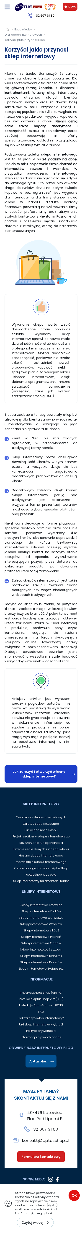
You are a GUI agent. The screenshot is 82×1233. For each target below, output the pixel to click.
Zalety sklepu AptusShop (41, 824)
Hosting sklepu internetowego (41, 855)
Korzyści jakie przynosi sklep (25, 40)
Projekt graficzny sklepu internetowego (41, 836)
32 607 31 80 (45, 1129)
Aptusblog (38, 1061)
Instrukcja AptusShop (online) (41, 992)
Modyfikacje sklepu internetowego (41, 862)
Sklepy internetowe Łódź (41, 930)
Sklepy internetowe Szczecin (41, 949)
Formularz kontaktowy (41, 1156)
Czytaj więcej (32, 1222)
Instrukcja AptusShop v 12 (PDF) (41, 999)
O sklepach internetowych (23, 35)
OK (74, 1195)
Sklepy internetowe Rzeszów (41, 962)
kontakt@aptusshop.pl (45, 1140)
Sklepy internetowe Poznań (41, 937)
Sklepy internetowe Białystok (41, 956)
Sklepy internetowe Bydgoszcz (41, 968)
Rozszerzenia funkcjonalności (41, 843)
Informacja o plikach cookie (41, 1037)
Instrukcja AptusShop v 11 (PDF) (41, 1005)
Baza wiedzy (23, 29)
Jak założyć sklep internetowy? (41, 1018)
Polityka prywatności (41, 1031)
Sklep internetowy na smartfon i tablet (41, 881)
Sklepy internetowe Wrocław (41, 924)
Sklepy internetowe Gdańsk (41, 943)
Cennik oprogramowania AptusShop (41, 868)
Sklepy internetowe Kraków (41, 911)
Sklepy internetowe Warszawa (41, 918)
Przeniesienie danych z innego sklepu (41, 849)
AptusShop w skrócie (41, 874)
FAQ (41, 1012)
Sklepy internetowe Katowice (41, 905)
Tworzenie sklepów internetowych (41, 817)
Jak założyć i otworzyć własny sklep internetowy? (39, 774)
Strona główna (7, 29)
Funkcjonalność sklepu (41, 830)
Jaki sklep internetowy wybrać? (41, 1024)
